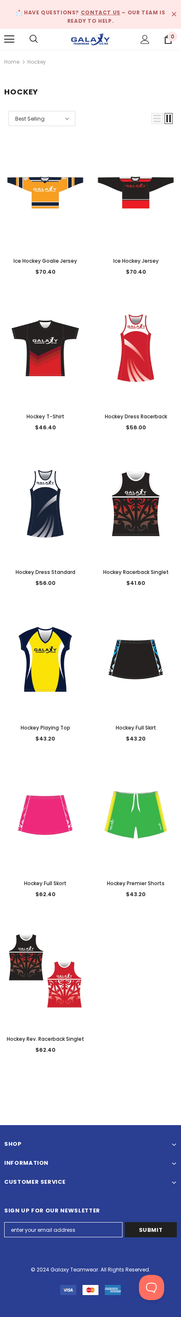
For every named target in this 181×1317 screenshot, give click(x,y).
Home (11, 61)
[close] (174, 14)
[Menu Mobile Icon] (9, 39)
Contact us (100, 12)
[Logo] (90, 38)
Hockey (36, 61)
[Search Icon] (33, 39)
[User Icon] (145, 39)
